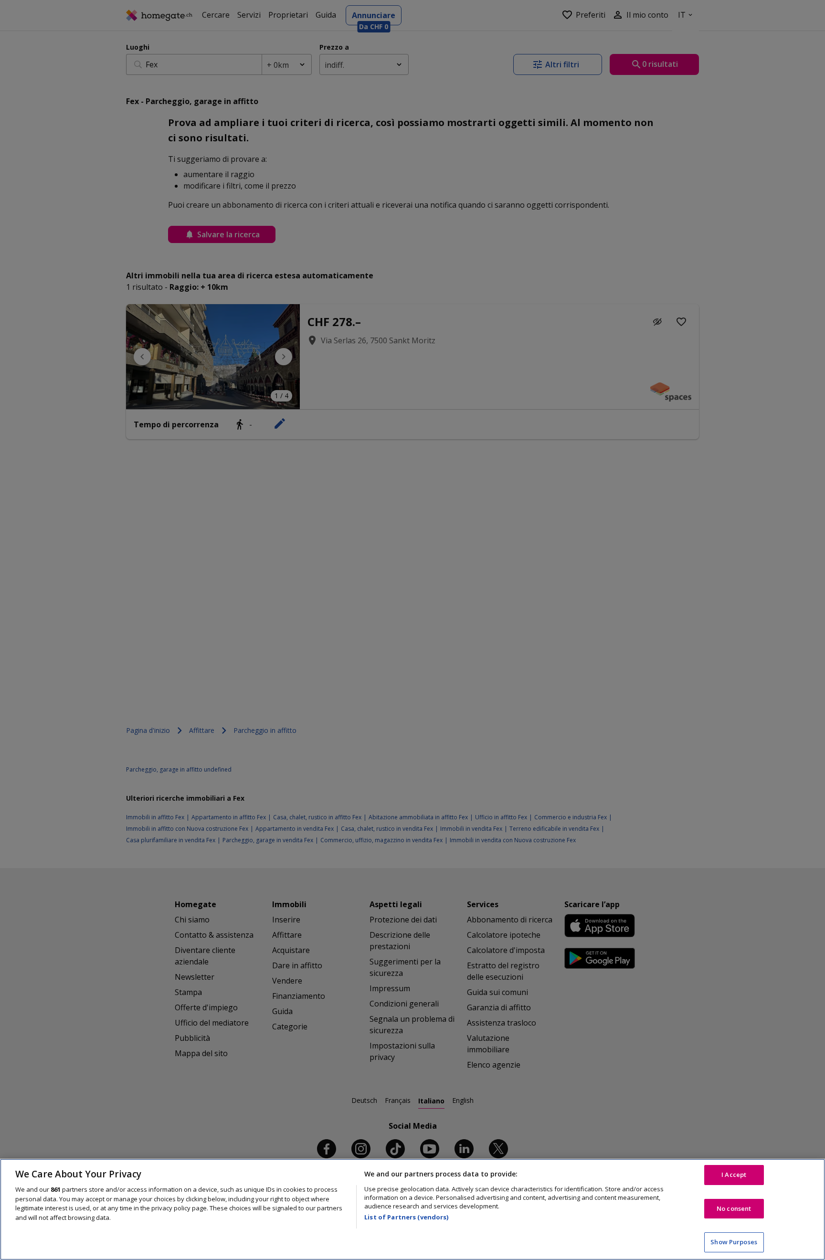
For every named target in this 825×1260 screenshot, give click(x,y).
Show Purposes (733, 1242)
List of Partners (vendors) (406, 1217)
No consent (734, 1208)
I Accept (733, 1174)
